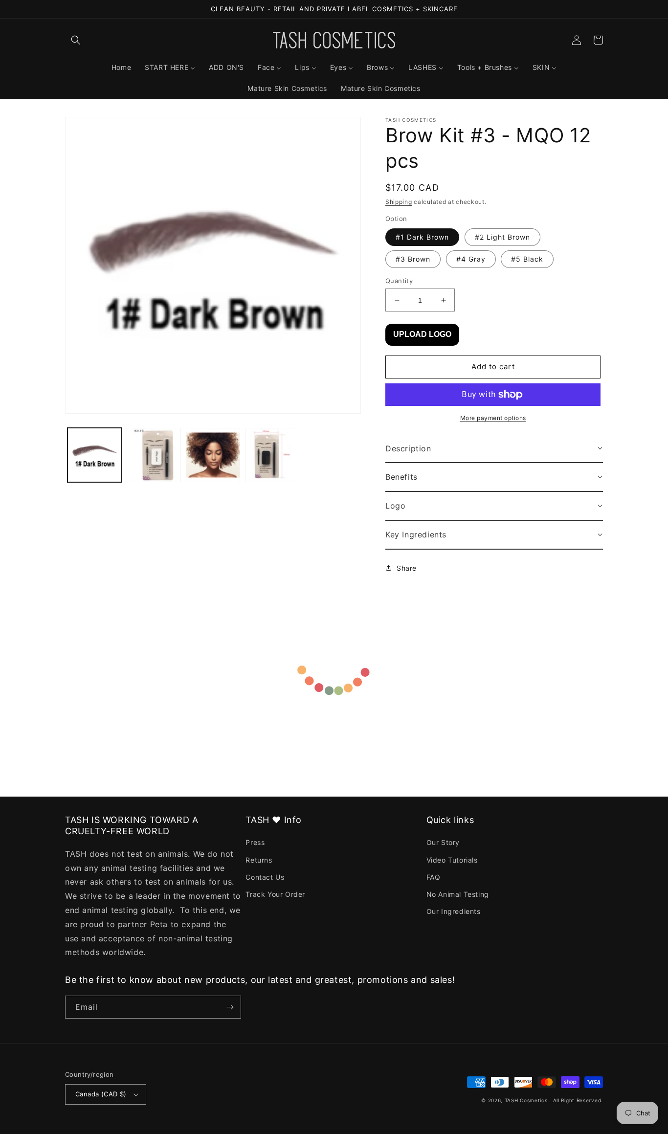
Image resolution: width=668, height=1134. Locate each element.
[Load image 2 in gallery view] (154, 455)
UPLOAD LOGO (422, 334)
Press (255, 842)
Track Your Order (275, 894)
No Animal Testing (457, 894)
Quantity (399, 281)
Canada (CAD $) (101, 1094)
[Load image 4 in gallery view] (272, 455)
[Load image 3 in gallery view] (213, 455)
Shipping (398, 201)
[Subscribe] (230, 1007)
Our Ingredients (453, 911)
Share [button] (407, 568)
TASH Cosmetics (526, 1100)
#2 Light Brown (502, 237)
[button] (76, 40)
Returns (258, 860)
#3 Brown (413, 259)
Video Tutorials (452, 860)
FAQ (433, 877)
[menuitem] (121, 67)
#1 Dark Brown (422, 237)
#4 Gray (471, 259)
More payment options (493, 418)
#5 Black (527, 259)
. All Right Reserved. (576, 1100)
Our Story (443, 842)
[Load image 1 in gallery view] (94, 455)
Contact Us (264, 877)
